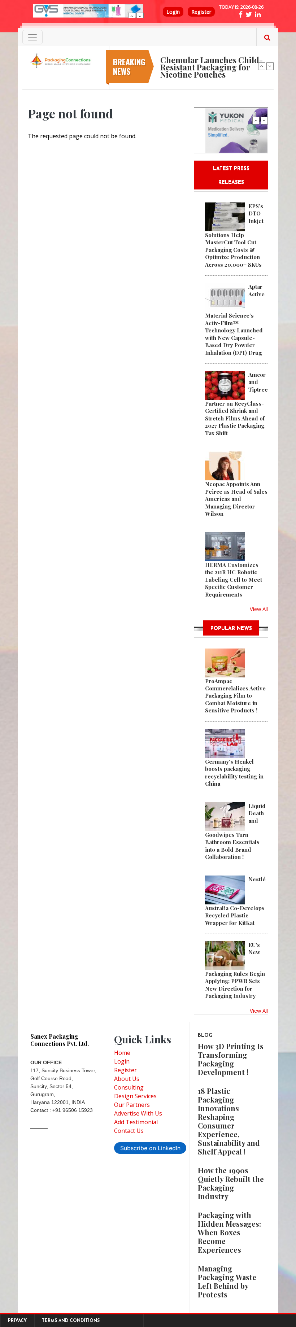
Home (122, 1053)
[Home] (61, 60)
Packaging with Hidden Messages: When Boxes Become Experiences (229, 1232)
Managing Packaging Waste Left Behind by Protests (227, 1281)
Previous (131, 16)
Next (140, 16)
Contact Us (129, 1131)
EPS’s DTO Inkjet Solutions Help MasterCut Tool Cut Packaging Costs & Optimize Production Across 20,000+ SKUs (234, 235)
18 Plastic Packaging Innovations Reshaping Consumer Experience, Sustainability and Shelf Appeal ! (229, 1121)
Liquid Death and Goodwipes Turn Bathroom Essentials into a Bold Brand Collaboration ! (235, 831)
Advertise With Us (138, 1113)
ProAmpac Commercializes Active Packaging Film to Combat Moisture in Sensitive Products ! (235, 695)
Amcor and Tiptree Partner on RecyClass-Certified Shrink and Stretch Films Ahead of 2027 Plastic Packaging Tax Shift (236, 404)
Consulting (129, 1087)
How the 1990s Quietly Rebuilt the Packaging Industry (231, 1183)
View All (259, 608)
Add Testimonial (136, 1122)
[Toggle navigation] (32, 37)
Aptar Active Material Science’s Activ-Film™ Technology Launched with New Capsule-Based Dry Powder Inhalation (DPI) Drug (235, 319)
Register (201, 11)
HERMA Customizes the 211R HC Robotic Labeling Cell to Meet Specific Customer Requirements (233, 579)
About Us (126, 1079)
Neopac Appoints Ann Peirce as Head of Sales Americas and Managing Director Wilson (236, 498)
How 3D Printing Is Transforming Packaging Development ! (231, 1059)
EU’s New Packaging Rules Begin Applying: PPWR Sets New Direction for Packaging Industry (235, 970)
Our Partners (132, 1105)
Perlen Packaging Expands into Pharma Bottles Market (212, 58)
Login (173, 11)
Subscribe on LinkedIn (150, 1148)
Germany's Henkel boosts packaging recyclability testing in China (234, 772)
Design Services (135, 1096)
